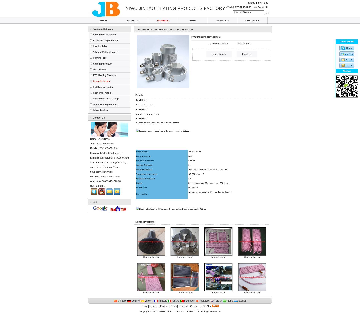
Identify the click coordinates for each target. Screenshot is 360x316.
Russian (242, 300)
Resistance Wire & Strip (105, 98)
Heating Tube (100, 46)
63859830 (100, 186)
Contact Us (252, 20)
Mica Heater (99, 69)
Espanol (148, 300)
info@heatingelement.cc (110, 153)
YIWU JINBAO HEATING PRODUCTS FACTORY (176, 311)
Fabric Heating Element (105, 40)
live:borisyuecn (106, 172)
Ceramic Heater (162, 29)
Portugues (189, 300)
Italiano (175, 300)
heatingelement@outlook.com (113, 157)
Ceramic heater (151, 257)
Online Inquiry (219, 54)
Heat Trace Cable (102, 93)
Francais (162, 300)
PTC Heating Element (104, 75)
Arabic (229, 300)
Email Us (263, 7)
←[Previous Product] (218, 43)
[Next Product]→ (245, 43)
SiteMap (207, 306)
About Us (133, 20)
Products (163, 20)
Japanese (204, 300)
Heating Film (99, 58)
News (192, 20)
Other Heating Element (105, 104)
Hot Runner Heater (103, 87)
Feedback (222, 20)
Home (103, 20)
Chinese (122, 300)
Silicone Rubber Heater (105, 52)
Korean (218, 300)
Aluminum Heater (102, 63)
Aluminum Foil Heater (104, 34)
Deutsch (135, 300)
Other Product (100, 110)
